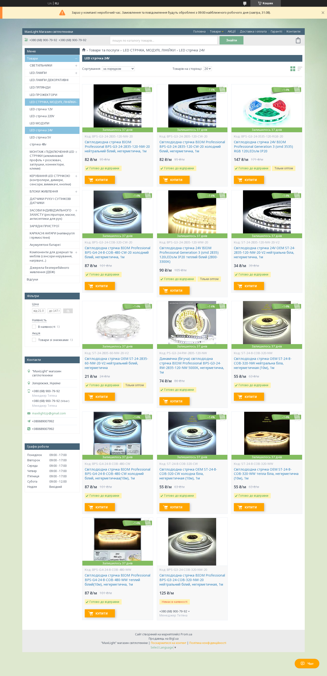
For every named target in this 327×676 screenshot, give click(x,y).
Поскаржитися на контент (168, 643)
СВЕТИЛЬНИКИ (41, 65)
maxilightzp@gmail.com (49, 413)
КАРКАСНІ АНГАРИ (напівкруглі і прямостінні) (52, 235)
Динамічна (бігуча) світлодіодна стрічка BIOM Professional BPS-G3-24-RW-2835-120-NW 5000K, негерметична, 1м (191, 365)
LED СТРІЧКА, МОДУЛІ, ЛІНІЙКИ (52, 102)
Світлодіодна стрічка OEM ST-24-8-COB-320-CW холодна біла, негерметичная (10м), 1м (188, 474)
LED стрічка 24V (41, 130)
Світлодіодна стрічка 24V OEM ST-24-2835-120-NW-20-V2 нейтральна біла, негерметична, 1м (264, 252)
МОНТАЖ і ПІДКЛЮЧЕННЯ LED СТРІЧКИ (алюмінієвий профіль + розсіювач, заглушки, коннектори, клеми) (52, 159)
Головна (199, 31)
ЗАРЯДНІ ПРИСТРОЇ (44, 226)
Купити (102, 180)
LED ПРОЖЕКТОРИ (43, 95)
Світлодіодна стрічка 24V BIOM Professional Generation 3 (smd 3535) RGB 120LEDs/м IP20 (263, 146)
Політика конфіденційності (207, 643)
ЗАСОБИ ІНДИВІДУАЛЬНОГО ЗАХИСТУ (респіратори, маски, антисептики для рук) (52, 214)
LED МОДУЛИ (39, 123)
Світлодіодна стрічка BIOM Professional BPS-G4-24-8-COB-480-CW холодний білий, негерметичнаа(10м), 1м (117, 474)
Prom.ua (186, 634)
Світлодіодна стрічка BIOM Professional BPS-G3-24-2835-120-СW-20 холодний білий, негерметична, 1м (192, 146)
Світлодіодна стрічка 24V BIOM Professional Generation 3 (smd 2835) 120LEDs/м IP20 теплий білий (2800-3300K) (189, 255)
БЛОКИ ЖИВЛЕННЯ (44, 191)
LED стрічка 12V (41, 109)
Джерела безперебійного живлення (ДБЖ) (49, 269)
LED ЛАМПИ (38, 73)
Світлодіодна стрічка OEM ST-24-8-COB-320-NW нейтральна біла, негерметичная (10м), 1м (263, 363)
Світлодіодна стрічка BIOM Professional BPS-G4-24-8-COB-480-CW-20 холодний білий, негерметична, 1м (117, 252)
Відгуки (32, 279)
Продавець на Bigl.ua (164, 639)
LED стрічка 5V (40, 137)
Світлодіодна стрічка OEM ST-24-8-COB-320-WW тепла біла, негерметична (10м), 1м (266, 474)
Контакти (293, 31)
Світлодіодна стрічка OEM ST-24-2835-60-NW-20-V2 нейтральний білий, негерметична (116, 363)
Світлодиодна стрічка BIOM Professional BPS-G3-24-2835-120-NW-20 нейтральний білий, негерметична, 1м (117, 146)
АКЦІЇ (232, 31)
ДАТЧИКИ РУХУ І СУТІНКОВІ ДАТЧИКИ (50, 201)
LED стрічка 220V (42, 116)
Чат (311, 663)
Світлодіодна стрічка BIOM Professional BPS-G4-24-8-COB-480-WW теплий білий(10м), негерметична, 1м (117, 580)
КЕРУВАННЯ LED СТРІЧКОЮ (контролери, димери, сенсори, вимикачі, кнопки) (50, 180)
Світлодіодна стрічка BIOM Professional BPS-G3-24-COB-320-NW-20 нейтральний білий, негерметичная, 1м (192, 580)
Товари (215, 31)
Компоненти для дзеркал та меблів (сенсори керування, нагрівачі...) (51, 256)
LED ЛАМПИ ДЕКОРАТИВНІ (49, 80)
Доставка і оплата (253, 31)
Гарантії (276, 31)
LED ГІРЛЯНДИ (40, 87)
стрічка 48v (38, 144)
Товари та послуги (104, 50)
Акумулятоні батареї (45, 244)
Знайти (231, 40)
